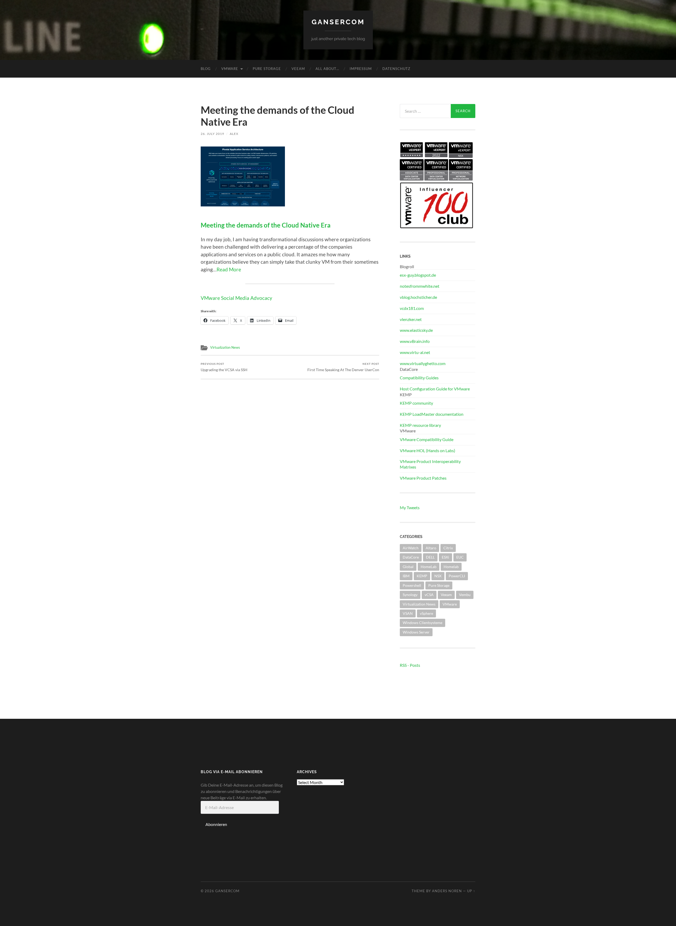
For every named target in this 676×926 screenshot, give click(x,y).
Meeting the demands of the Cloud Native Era (266, 225)
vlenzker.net (411, 319)
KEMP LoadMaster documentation (431, 414)
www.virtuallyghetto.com (422, 363)
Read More (229, 269)
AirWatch (411, 548)
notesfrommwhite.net (419, 286)
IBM (406, 576)
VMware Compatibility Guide (426, 439)
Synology (410, 594)
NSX (438, 576)
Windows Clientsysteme (422, 622)
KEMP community (416, 402)
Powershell (412, 585)
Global (408, 566)
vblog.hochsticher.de (418, 297)
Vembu (465, 594)
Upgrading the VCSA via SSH (224, 367)
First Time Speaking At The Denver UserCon (343, 367)
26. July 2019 (212, 134)
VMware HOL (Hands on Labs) (427, 450)
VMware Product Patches (423, 477)
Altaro (431, 548)
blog (206, 69)
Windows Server (416, 632)
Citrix (448, 548)
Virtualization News (225, 347)
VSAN (408, 613)
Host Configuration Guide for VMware (435, 388)
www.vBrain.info (415, 341)
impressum (361, 69)
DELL (430, 557)
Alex (234, 134)
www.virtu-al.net (415, 352)
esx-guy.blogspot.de (418, 274)
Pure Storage (267, 69)
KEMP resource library (420, 425)
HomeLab (428, 566)
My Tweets (410, 507)
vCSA (429, 594)
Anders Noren (447, 891)
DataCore (411, 557)
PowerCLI (457, 576)
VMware (229, 69)
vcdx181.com (412, 308)
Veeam (298, 69)
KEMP (422, 576)
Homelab (451, 566)
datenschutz (396, 69)
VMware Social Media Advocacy (236, 298)
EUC (460, 557)
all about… (327, 69)
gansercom (338, 22)
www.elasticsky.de (416, 330)
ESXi (445, 557)
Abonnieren (216, 824)
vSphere (426, 613)
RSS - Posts (410, 665)
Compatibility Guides (419, 377)
